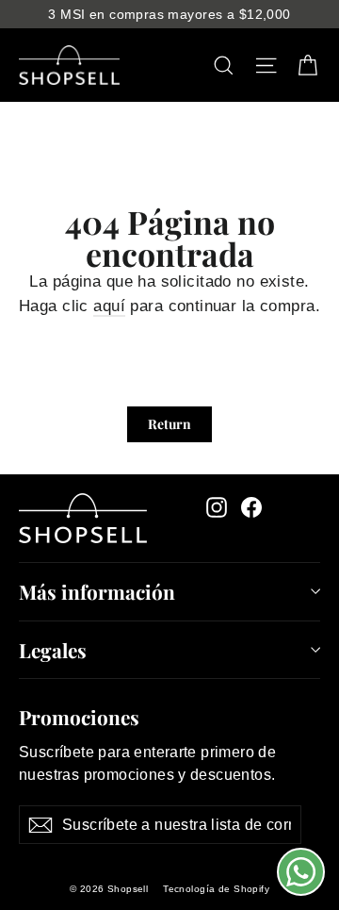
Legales (53, 650)
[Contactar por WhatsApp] (301, 872)
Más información (97, 591)
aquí (109, 306)
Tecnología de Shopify (216, 889)
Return (169, 424)
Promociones (79, 715)
